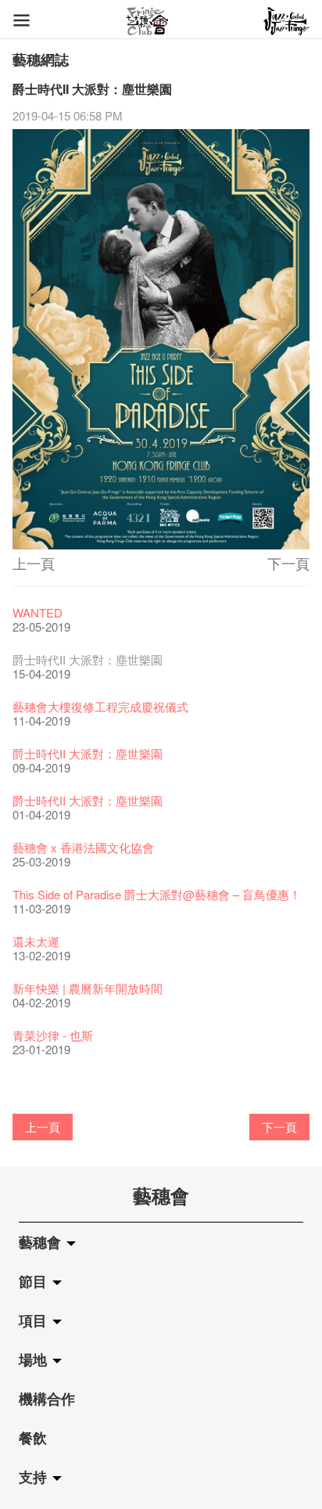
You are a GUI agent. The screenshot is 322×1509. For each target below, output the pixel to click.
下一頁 (288, 563)
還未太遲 (36, 941)
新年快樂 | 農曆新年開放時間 (88, 988)
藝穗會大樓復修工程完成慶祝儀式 (100, 706)
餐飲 (33, 1438)
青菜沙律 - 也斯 (53, 1035)
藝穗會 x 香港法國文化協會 (83, 847)
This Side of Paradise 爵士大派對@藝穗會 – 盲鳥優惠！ (157, 894)
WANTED (38, 612)
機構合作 (47, 1398)
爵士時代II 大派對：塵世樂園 (88, 753)
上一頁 (34, 563)
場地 (35, 1359)
